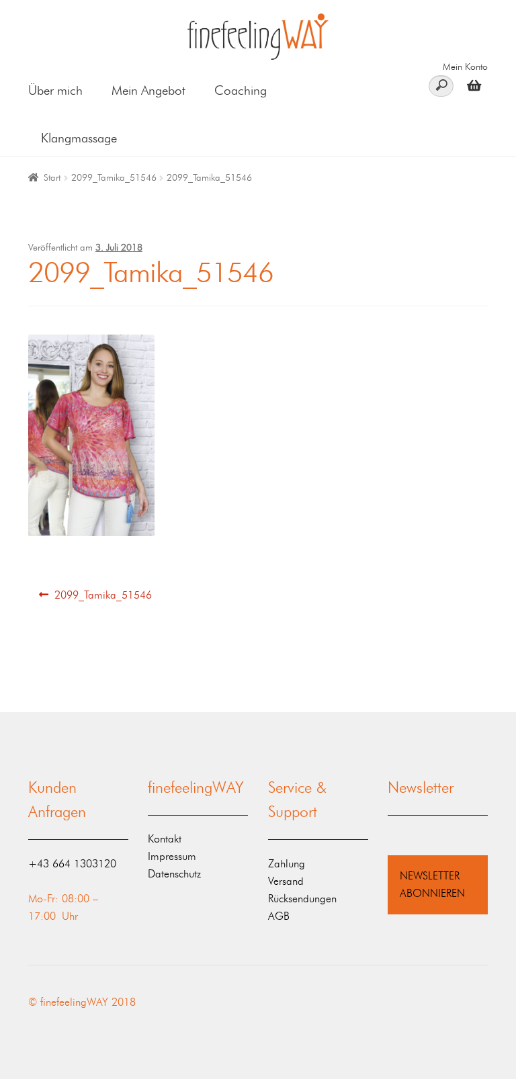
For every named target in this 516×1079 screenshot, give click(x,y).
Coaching (240, 90)
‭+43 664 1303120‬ (72, 863)
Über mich (55, 90)
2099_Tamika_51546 (114, 177)
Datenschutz (174, 873)
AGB (279, 916)
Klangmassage (79, 138)
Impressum (172, 856)
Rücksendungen (302, 898)
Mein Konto (465, 67)
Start (52, 177)
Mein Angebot (148, 90)
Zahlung (286, 863)
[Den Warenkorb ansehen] (470, 85)
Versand (286, 881)
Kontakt (164, 838)
